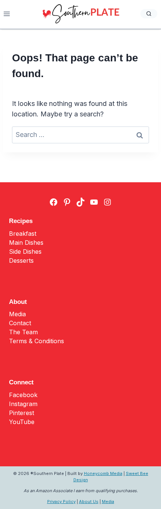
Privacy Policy (61, 501)
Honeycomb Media (103, 473)
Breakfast (22, 233)
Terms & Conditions (36, 341)
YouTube (21, 422)
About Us (88, 501)
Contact (20, 323)
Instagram (23, 404)
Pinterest (21, 413)
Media (17, 314)
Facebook (23, 395)
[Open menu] (7, 13)
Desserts (21, 260)
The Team (23, 332)
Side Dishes (25, 251)
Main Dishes (26, 242)
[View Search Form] (148, 13)
